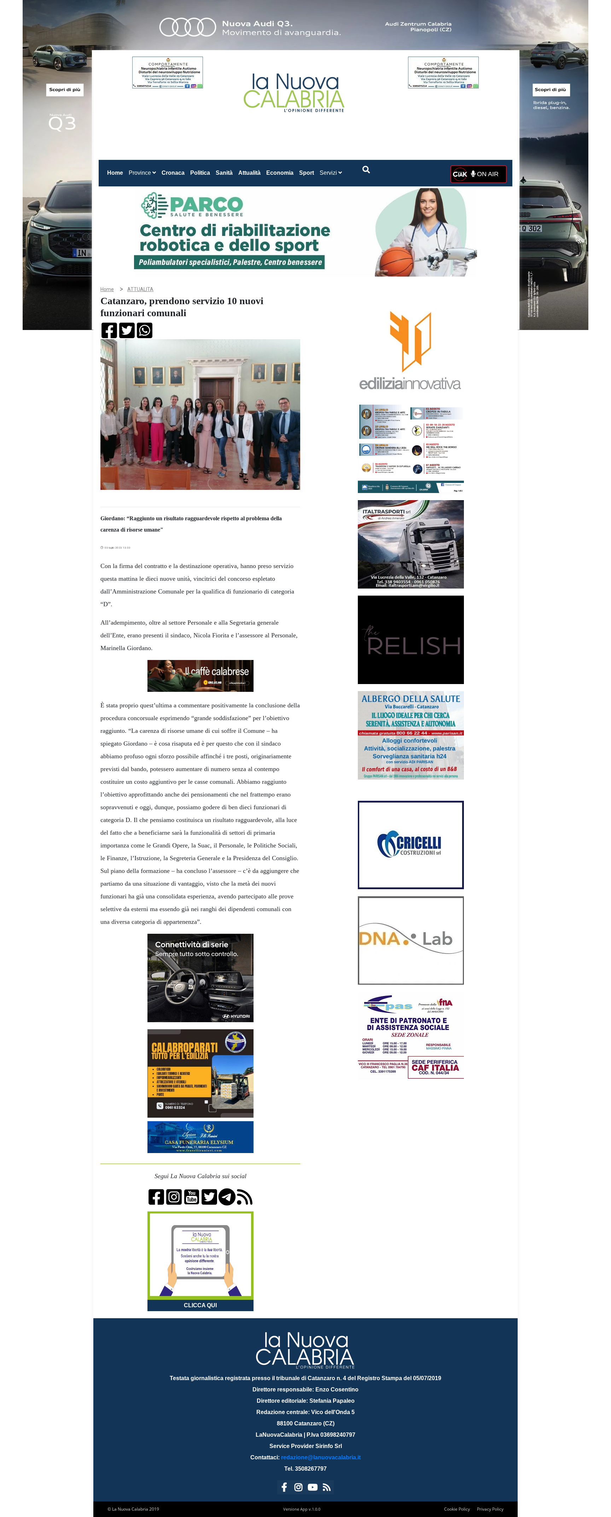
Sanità (224, 173)
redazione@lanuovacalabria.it (321, 1457)
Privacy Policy (490, 1509)
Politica (200, 173)
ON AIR (487, 174)
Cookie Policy (457, 1509)
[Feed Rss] (327, 1489)
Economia (279, 173)
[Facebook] (284, 1489)
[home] (295, 90)
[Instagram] (298, 1489)
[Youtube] (313, 1489)
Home (116, 172)
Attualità (249, 173)
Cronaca (173, 173)
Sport (306, 173)
